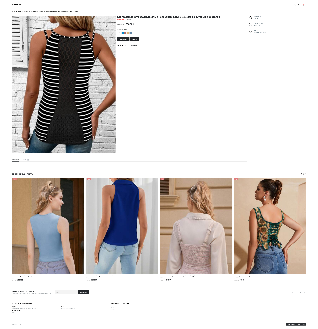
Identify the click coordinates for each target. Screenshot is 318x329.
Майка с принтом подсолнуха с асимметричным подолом (251, 276)
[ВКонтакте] (118, 46)
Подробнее (123, 39)
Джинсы (113, 313)
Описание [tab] (15, 160)
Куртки (112, 307)
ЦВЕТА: (118, 33)
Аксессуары (56, 5)
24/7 (13, 312)
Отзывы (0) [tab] (25, 160)
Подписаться (84, 292)
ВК (292, 292)
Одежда (47, 5)
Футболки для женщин (22, 11)
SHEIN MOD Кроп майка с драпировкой (24, 276)
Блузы (112, 311)
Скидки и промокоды (69, 5)
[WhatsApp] (127, 46)
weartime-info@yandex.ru (68, 308)
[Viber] (125, 46)
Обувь (112, 309)
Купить (134, 39)
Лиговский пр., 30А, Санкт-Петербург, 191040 (24, 308)
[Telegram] (123, 46)
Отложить (134, 45)
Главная (39, 5)
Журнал (80, 5)
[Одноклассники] (120, 46)
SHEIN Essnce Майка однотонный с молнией (99, 276)
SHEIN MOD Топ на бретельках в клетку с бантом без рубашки (179, 276)
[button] (303, 5)
